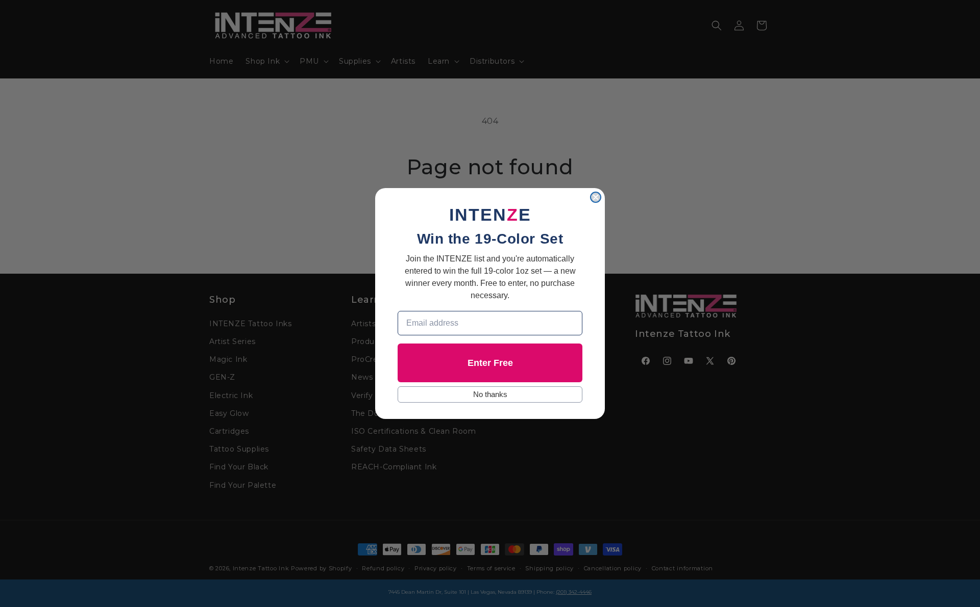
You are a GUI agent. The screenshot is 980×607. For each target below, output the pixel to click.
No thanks (490, 394)
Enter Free (490, 363)
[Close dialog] (596, 197)
